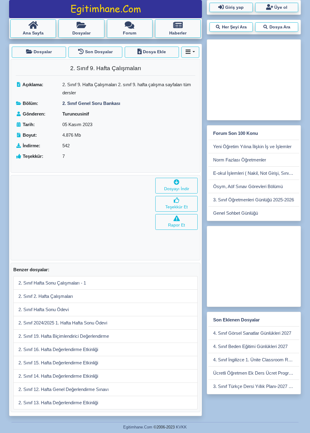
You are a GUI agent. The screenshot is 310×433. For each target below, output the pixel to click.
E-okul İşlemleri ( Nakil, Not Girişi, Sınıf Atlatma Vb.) (256, 173)
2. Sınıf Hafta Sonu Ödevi (43, 309)
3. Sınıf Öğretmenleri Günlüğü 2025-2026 (253, 199)
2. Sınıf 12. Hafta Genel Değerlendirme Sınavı (63, 389)
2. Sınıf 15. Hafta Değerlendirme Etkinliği (58, 362)
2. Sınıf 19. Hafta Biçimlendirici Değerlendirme (63, 336)
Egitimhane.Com (137, 427)
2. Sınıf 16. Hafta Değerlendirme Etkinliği (58, 349)
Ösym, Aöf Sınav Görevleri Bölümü (248, 186)
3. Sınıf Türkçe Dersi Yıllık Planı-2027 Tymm (256, 386)
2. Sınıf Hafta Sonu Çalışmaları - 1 (52, 282)
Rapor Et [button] (176, 225)
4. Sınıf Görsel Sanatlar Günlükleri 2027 (252, 333)
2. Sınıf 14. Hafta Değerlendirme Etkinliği (58, 376)
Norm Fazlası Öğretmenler (239, 159)
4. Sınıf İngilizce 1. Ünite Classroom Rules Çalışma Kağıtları (256, 359)
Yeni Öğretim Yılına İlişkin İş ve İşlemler (252, 146)
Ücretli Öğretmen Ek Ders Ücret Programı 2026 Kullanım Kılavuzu (256, 373)
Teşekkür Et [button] (176, 206)
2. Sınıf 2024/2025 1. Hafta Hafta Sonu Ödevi (62, 322)
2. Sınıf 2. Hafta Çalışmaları (45, 296)
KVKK (181, 427)
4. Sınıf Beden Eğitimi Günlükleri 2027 (250, 346)
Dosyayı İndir (176, 188)
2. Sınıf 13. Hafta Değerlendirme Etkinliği (58, 402)
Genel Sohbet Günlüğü (235, 213)
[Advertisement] (82, 217)
